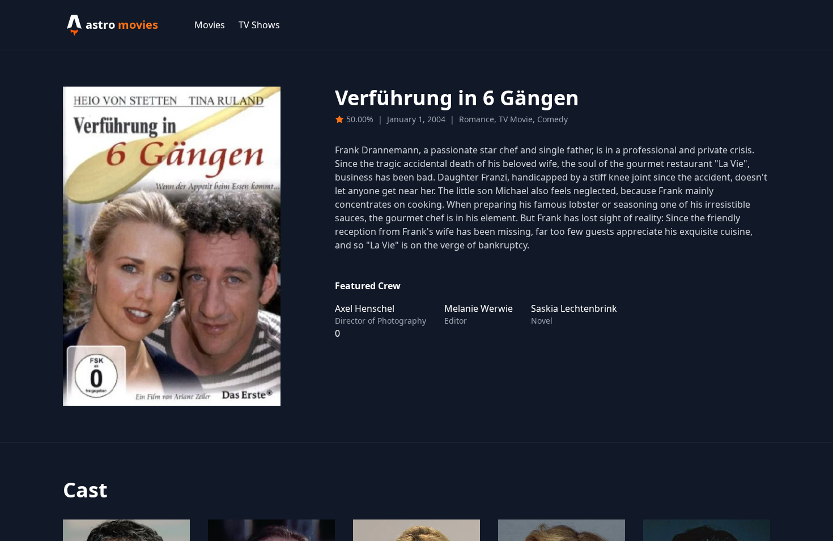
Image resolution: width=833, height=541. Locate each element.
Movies (209, 25)
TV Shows (259, 25)
